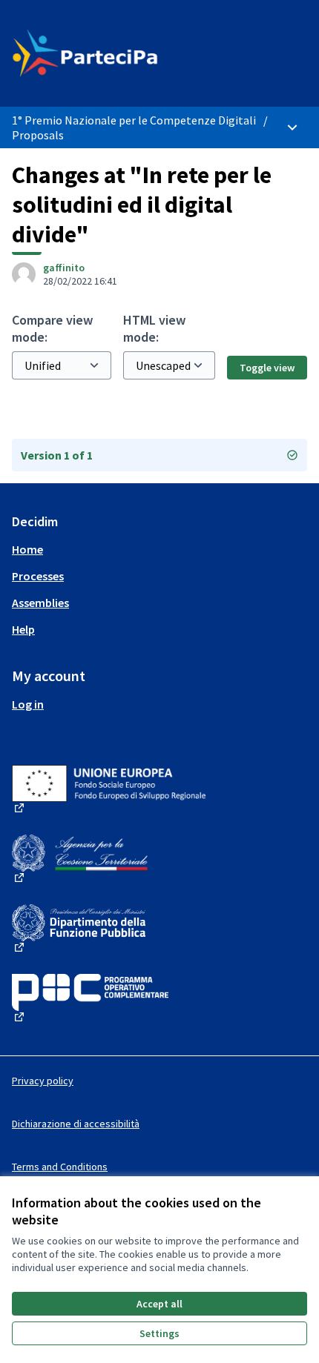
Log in (28, 704)
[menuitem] (159, 549)
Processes (38, 575)
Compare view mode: (52, 328)
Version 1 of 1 (57, 455)
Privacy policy (42, 1080)
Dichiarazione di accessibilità (75, 1123)
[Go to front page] (121, 53)
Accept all (159, 1303)
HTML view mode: (154, 328)
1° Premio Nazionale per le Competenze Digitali (134, 120)
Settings (159, 1333)
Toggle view (267, 367)
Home (27, 549)
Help (23, 629)
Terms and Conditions (60, 1166)
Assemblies (40, 602)
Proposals (38, 134)
